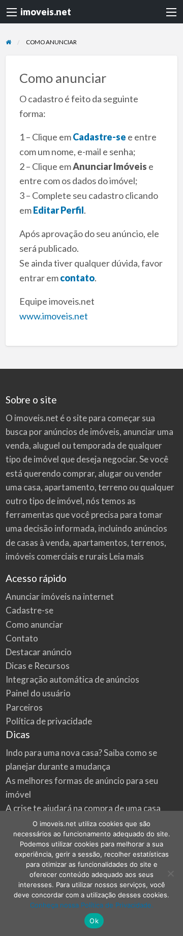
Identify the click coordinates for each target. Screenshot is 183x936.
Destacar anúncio (39, 652)
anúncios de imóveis (81, 431)
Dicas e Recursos (38, 665)
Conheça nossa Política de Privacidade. (92, 905)
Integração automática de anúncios (72, 679)
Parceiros (24, 707)
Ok (94, 921)
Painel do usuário (38, 693)
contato (77, 277)
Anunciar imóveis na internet (60, 596)
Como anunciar (34, 624)
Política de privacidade (49, 721)
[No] (170, 873)
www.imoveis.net (53, 315)
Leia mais (126, 556)
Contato (22, 638)
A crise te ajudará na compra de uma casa (83, 808)
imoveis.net (45, 11)
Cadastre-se (99, 136)
